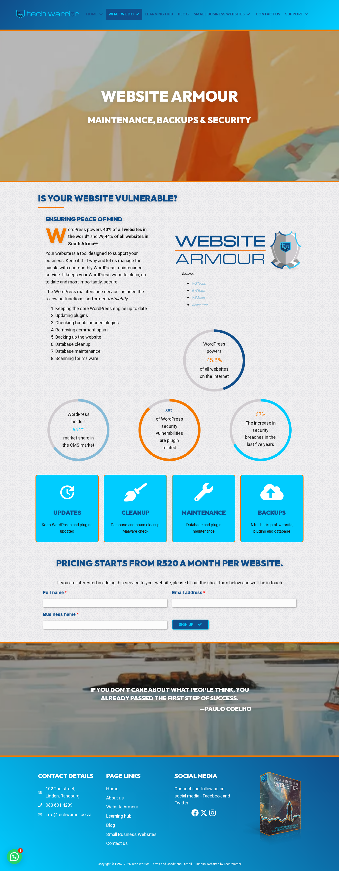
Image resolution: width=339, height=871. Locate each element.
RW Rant (198, 290)
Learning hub (119, 816)
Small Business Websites (131, 834)
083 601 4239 (59, 805)
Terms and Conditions (166, 864)
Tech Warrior (140, 864)
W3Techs (199, 283)
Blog (110, 825)
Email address (187, 592)
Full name (53, 592)
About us (115, 797)
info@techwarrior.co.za (68, 814)
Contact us (117, 843)
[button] (190, 625)
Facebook (212, 795)
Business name (59, 614)
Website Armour (122, 806)
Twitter (181, 802)
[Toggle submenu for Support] (306, 14)
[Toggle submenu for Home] (101, 14)
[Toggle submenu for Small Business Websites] (248, 14)
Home (112, 788)
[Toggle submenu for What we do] (137, 14)
